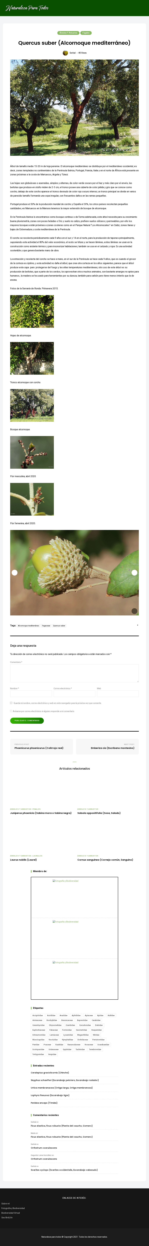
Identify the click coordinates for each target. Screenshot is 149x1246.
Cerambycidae (38, 1025)
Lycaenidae (68, 1034)
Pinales (37, 809)
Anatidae (63, 1015)
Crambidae (70, 1025)
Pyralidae (59, 1044)
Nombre (14, 688)
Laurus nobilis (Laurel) (23, 859)
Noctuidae (53, 1039)
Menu (142, 8)
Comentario (16, 662)
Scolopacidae (38, 1049)
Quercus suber (59, 625)
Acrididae (51, 1015)
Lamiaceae (54, 1034)
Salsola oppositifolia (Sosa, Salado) (99, 813)
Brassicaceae (67, 1020)
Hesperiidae (96, 1030)
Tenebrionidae (95, 1049)
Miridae (96, 1034)
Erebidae (99, 1025)
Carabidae (96, 1020)
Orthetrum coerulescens (44, 1147)
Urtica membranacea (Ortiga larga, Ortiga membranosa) (62, 1087)
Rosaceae (89, 1044)
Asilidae (111, 1015)
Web (99, 688)
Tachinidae (80, 1049)
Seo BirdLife (7, 1217)
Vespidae (52, 1054)
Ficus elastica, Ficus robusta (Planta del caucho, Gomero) (62, 1125)
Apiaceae (89, 1015)
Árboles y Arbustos (68, 32)
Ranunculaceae (74, 1044)
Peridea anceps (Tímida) (44, 1102)
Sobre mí (5, 1203)
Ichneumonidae (38, 1034)
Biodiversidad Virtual (10, 1213)
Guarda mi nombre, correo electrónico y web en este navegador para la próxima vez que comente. (58, 703)
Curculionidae (85, 1025)
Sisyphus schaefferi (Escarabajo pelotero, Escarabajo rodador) (65, 1080)
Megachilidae (83, 1034)
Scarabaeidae (103, 1044)
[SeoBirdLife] (74, 979)
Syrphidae (67, 1049)
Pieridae (35, 1044)
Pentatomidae (98, 1039)
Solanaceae (53, 1049)
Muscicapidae (38, 1039)
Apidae (100, 1015)
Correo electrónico (63, 688)
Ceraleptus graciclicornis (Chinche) (50, 1072)
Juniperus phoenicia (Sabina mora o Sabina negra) (41, 813)
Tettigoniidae (38, 1054)
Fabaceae (53, 1030)
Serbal (73, 52)
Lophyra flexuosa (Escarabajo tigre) (50, 1095)
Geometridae (81, 1030)
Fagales (86, 32)
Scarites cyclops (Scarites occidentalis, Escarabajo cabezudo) (64, 1169)
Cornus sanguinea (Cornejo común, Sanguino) (105, 859)
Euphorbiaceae (38, 1030)
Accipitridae (37, 1015)
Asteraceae (37, 1020)
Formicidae (67, 1030)
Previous (14, 573)
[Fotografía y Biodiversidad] (74, 897)
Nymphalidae (67, 1039)
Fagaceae (46, 625)
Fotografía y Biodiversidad (13, 1208)
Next (134, 573)
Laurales (37, 856)
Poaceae (47, 1044)
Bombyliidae (52, 1020)
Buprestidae (82, 1020)
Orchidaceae (82, 1039)
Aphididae (76, 1015)
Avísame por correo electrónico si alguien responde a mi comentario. (44, 711)
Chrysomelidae (55, 1025)
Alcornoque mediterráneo (28, 625)
